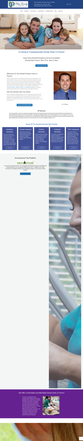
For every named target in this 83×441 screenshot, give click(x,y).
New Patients (41, 11)
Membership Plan (49, 11)
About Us (26, 11)
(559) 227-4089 (46, 4)
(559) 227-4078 (47, 5)
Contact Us (60, 11)
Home (21, 11)
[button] (29, 11)
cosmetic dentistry (11, 87)
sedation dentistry (19, 87)
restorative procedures (30, 87)
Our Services (33, 11)
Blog (56, 11)
